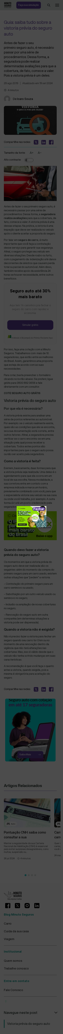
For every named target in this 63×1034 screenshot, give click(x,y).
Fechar (38, 509)
